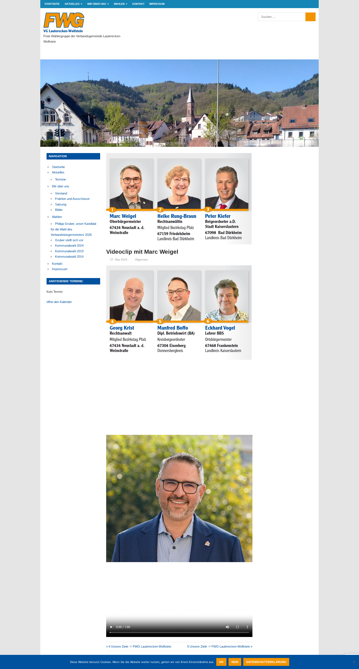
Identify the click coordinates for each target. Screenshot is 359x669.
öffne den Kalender (59, 302)
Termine (60, 179)
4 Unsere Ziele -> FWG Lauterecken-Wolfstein (139, 646)
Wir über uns (96, 3)
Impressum (157, 3)
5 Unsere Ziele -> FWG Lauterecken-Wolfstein (218, 646)
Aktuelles (72, 3)
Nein (234, 662)
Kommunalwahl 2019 (69, 251)
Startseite (52, 3)
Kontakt (138, 3)
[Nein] (354, 662)
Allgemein (141, 259)
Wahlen (119, 3)
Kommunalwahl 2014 (69, 256)
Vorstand (61, 193)
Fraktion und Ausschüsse (72, 198)
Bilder (59, 209)
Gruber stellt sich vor (69, 240)
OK (221, 662)
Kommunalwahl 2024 (69, 245)
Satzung (60, 204)
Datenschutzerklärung (266, 662)
